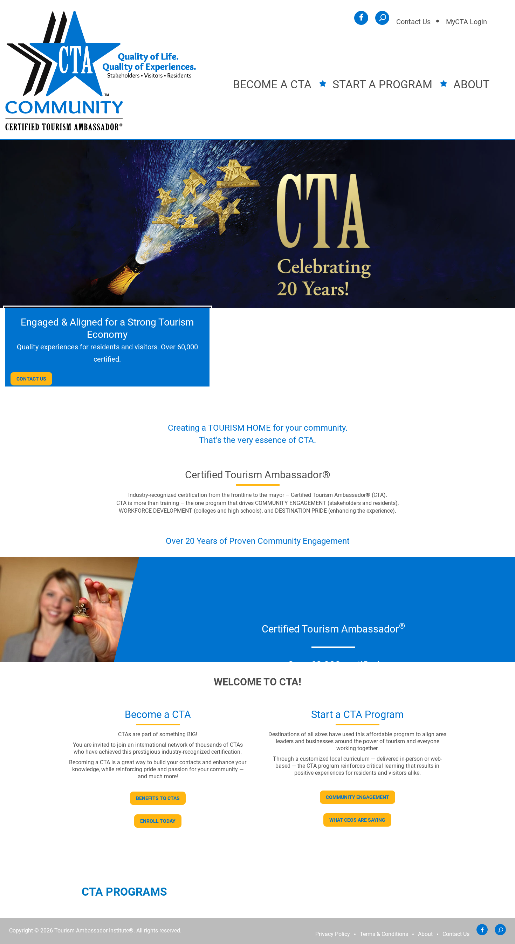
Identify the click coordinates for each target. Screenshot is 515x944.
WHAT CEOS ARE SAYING (357, 820)
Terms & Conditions (384, 934)
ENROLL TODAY (158, 821)
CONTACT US (31, 379)
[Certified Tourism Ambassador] (100, 70)
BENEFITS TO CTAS (158, 798)
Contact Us (413, 22)
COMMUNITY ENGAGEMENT (357, 797)
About (471, 84)
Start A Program (382, 84)
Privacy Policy (332, 934)
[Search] (382, 18)
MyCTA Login (466, 22)
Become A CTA (272, 84)
